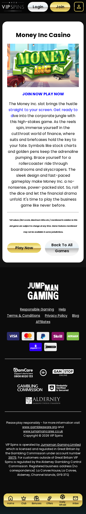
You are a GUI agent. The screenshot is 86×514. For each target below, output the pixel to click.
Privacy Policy (56, 315)
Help (62, 309)
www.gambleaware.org (39, 427)
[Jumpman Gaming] (43, 298)
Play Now (24, 248)
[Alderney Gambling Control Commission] (43, 400)
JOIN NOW (32, 94)
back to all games (61, 248)
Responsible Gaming (37, 309)
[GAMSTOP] (63, 372)
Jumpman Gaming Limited (61, 445)
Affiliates (43, 321)
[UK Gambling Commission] (29, 388)
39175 (12, 457)
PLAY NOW (53, 94)
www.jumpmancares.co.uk (43, 431)
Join (60, 7)
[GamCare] (23, 373)
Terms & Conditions (23, 315)
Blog (75, 315)
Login (38, 7)
